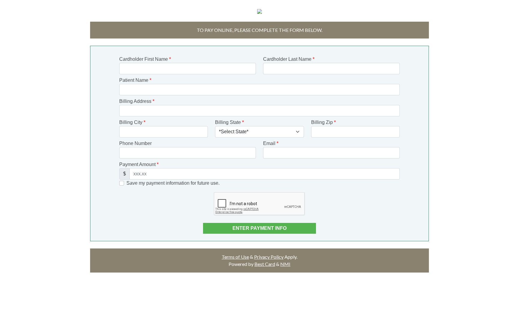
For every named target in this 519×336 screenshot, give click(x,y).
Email (270, 143)
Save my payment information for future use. (173, 183)
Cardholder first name (145, 59)
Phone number (135, 143)
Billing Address (136, 101)
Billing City (132, 122)
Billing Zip (323, 122)
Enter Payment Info (259, 228)
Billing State (229, 122)
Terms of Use (235, 257)
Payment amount (139, 164)
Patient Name (135, 80)
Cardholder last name (288, 59)
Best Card (264, 264)
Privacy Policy (269, 257)
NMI (285, 264)
